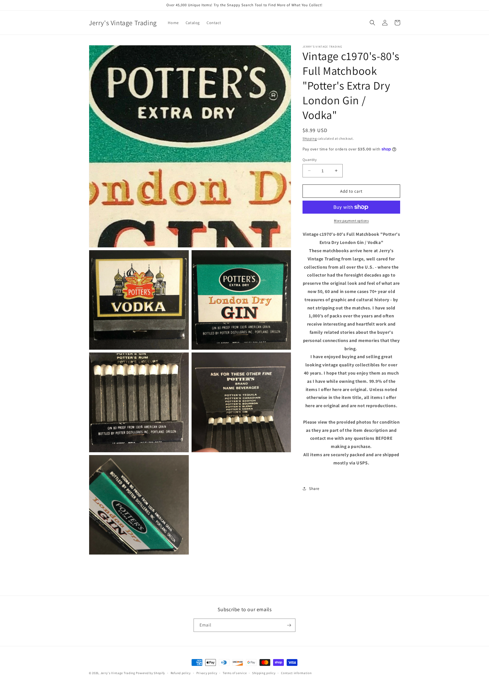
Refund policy (181, 673)
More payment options (351, 220)
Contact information (296, 673)
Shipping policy (264, 673)
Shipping (310, 138)
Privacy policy (206, 673)
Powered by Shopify (150, 673)
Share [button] (314, 488)
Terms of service (234, 673)
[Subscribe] (289, 625)
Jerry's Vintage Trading (117, 673)
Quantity (310, 159)
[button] (372, 22)
